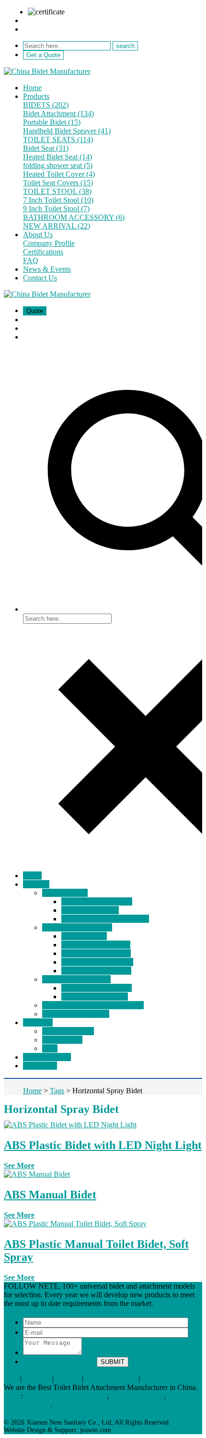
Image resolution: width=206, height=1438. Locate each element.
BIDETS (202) (46, 105)
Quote (34, 310)
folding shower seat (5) (57, 165)
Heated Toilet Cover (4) (59, 174)
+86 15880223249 (51, 29)
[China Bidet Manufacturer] (47, 71)
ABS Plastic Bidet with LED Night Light (103, 1145)
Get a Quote (43, 55)
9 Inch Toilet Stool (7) (56, 209)
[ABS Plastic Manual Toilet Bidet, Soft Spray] (75, 1224)
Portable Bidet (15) (51, 122)
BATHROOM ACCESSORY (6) (74, 217)
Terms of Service (111, 1379)
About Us (38, 234)
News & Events (47, 269)
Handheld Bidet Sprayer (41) (67, 131)
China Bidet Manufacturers (66, 1396)
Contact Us (40, 278)
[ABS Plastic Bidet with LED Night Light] (70, 1125)
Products (36, 96)
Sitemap (68, 1379)
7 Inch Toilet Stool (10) (58, 200)
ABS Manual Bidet (50, 1194)
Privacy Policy (164, 1379)
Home (32, 88)
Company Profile (49, 243)
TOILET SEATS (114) (58, 139)
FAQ (30, 260)
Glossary (36, 1379)
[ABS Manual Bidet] (37, 1174)
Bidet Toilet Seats (137, 1396)
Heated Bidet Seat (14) (57, 157)
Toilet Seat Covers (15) (58, 183)
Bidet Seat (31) (46, 148)
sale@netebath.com (52, 20)
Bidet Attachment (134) (58, 113)
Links (12, 1396)
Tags (11, 1379)
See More (19, 1165)
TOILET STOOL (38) (57, 191)
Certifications (43, 252)
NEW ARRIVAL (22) (56, 226)
